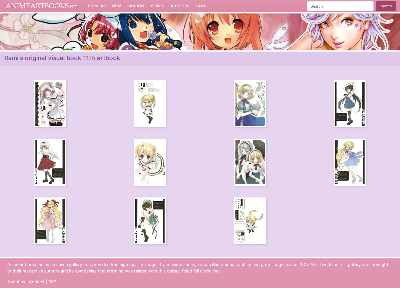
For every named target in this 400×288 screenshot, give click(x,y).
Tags (201, 6)
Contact (37, 281)
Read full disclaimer (201, 270)
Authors (179, 6)
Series (157, 6)
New (116, 6)
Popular (97, 6)
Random (135, 6)
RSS (52, 281)
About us (16, 281)
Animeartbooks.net (42, 6)
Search (386, 6)
